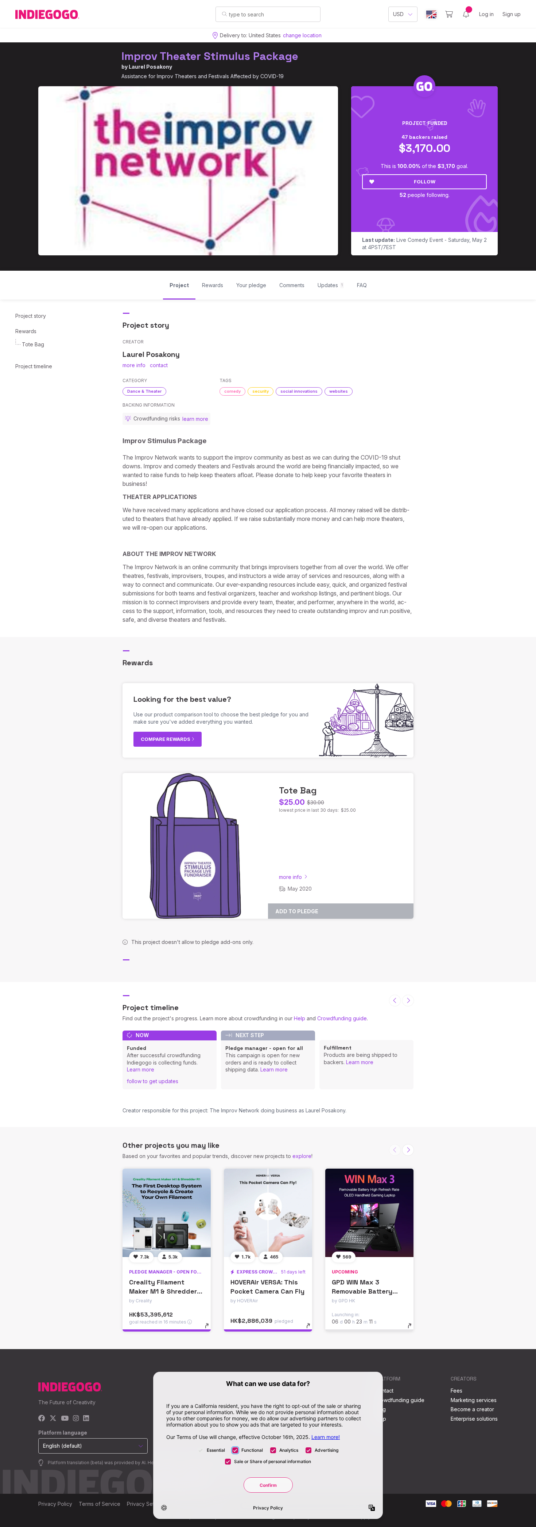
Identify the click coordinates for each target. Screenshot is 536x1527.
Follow (424, 181)
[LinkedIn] (86, 1419)
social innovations (299, 391)
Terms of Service (99, 1504)
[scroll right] (408, 1000)
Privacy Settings (146, 1504)
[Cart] (449, 14)
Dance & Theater (144, 391)
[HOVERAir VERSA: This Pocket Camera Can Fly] (268, 1213)
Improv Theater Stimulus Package (209, 56)
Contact (384, 1390)
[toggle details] (210, 1329)
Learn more (140, 1069)
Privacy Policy (55, 1504)
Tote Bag (33, 344)
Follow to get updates (152, 1081)
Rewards (25, 331)
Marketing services (474, 1400)
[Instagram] (76, 1419)
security (260, 391)
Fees (456, 1390)
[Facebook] (41, 1419)
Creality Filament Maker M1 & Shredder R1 (163, 1291)
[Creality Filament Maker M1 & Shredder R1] (167, 1213)
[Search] (224, 13)
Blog (380, 1409)
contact (159, 365)
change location (302, 35)
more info (134, 365)
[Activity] (466, 14)
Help (299, 1018)
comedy (232, 391)
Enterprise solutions (474, 1419)
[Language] (431, 14)
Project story (30, 316)
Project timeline (33, 366)
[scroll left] (394, 1000)
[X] (53, 1419)
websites (338, 391)
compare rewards (166, 739)
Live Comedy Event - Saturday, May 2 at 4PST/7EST (424, 243)
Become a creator (472, 1409)
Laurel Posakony (150, 67)
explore (301, 1156)
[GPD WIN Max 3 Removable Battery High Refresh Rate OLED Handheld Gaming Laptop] (369, 1213)
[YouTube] (65, 1419)
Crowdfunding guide (342, 1018)
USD (398, 14)
